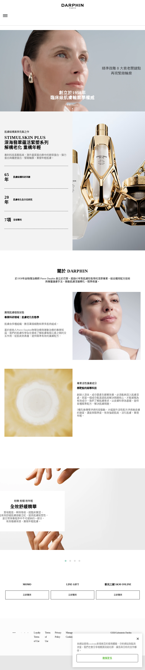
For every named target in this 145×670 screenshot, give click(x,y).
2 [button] (70, 561)
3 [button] (75, 561)
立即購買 (27, 595)
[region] (107, 650)
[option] (72, 511)
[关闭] (138, 639)
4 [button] (79, 561)
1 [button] (65, 561)
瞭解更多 (107, 658)
